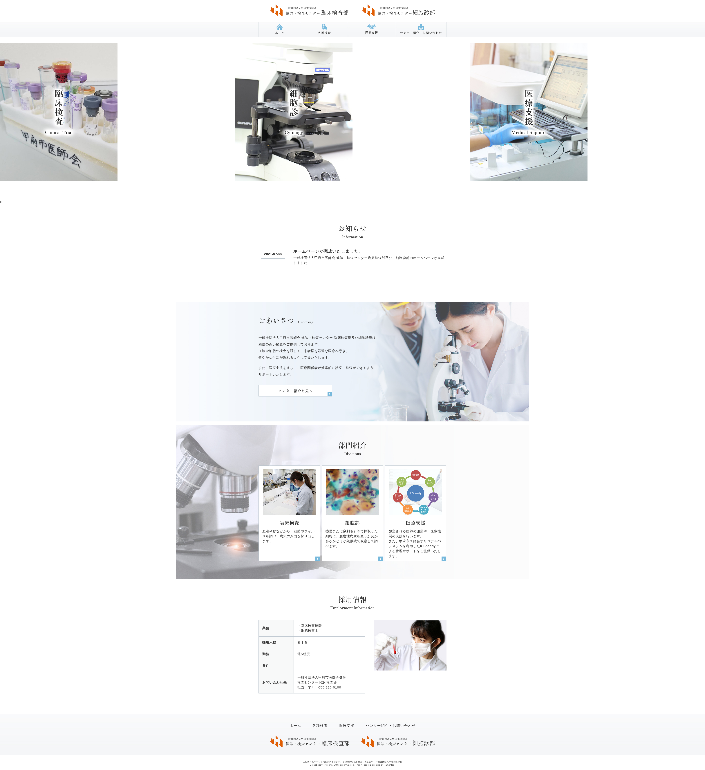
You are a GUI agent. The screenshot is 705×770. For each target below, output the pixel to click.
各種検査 (324, 29)
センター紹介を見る (295, 390)
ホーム (279, 29)
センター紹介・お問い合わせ (420, 29)
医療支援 (371, 29)
